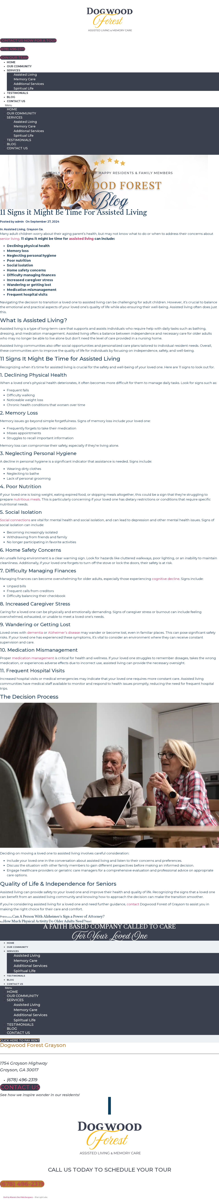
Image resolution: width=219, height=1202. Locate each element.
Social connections (15, 520)
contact (133, 904)
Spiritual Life (24, 88)
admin (19, 221)
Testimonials (17, 93)
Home (11, 62)
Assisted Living (25, 75)
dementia (35, 633)
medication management (33, 658)
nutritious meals (27, 499)
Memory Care (25, 79)
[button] (109, 105)
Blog (11, 97)
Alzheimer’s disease (64, 633)
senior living (10, 239)
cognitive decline (165, 579)
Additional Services (29, 84)
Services (13, 70)
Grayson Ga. (35, 229)
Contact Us (16, 101)
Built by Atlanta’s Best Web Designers (18, 1197)
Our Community (19, 66)
